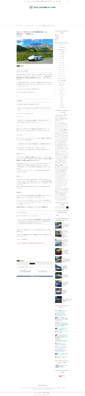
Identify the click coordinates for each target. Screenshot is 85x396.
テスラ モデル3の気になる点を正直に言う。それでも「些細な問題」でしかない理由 (65, 252)
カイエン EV (65, 125)
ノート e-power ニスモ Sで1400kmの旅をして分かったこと (65, 275)
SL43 (61, 130)
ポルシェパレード (57, 121)
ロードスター (61, 181)
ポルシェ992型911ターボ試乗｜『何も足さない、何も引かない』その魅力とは (61, 354)
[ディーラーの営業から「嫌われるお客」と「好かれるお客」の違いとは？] (58, 283)
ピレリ (56, 166)
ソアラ (65, 141)
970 (59, 189)
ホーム (25, 1)
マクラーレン (62, 100)
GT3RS (65, 189)
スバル (66, 124)
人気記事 (33, 1)
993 (55, 136)
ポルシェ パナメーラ (58, 149)
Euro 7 (65, 161)
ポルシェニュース (61, 82)
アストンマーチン (57, 196)
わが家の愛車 (37, 1)
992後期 (63, 141)
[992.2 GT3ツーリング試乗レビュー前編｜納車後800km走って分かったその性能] (58, 300)
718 (64, 173)
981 (55, 191)
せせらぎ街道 (60, 154)
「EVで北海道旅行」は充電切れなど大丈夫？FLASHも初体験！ (65, 268)
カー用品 (56, 171)
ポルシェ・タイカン (62, 69)
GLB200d (67, 188)
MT (59, 178)
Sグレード (56, 143)
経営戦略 (62, 148)
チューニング (64, 181)
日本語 (57, 38)
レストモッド (57, 135)
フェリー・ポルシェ (62, 162)
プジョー (56, 182)
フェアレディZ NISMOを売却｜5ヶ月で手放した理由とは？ (64, 292)
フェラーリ (61, 102)
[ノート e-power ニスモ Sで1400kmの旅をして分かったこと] (58, 275)
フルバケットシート (57, 129)
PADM (63, 171)
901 (55, 154)
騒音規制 (61, 170)
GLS (63, 161)
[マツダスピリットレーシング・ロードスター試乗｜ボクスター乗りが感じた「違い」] (58, 225)
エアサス (59, 170)
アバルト (59, 182)
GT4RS (67, 114)
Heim (54, 1)
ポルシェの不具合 (60, 171)
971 (59, 115)
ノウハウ (62, 180)
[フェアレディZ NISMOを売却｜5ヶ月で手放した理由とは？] (58, 291)
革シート (60, 123)
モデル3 (59, 155)
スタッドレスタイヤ (57, 197)
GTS (67, 149)
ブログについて (29, 1)
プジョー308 (63, 188)
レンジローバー (58, 190)
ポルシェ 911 (58, 165)
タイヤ (62, 151)
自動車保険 (64, 114)
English (57, 1)
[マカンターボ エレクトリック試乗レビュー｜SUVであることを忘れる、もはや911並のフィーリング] (58, 259)
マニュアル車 (65, 180)
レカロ (59, 162)
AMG (62, 125)
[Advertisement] (42, 18)
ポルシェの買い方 (57, 144)
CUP (67, 148)
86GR (63, 151)
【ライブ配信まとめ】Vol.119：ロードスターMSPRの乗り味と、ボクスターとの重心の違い (61, 329)
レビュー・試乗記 (61, 58)
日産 (61, 98)
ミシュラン (61, 197)
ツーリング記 (62, 60)
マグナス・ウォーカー (63, 182)
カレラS (59, 195)
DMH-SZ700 (61, 142)
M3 (55, 124)
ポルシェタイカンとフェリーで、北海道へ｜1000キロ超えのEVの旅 (61, 341)
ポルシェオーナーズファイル (62, 78)
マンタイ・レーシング (61, 191)
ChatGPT (57, 136)
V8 (58, 143)
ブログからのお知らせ (62, 47)
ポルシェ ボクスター (58, 125)
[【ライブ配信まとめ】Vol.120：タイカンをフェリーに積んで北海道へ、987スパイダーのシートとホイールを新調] (58, 243)
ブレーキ (67, 141)
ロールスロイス (63, 190)
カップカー (56, 141)
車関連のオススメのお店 (44, 1)
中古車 (67, 136)
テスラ (62, 87)
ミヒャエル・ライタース (65, 179)
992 (55, 142)
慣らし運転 (63, 130)
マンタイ (59, 130)
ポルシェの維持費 (61, 51)
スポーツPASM (57, 189)
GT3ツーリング (57, 181)
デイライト (56, 148)
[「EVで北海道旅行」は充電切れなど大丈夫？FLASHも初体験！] (58, 267)
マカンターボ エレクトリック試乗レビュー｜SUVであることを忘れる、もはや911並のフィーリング (66, 260)
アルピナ (66, 190)
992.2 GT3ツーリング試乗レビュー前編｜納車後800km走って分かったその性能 (66, 300)
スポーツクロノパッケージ (58, 174)
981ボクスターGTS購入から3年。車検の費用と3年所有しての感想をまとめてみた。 (31, 243)
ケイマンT (66, 155)
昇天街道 (66, 156)
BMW (62, 91)
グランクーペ (60, 141)
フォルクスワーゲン (62, 89)
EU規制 (67, 135)
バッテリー (56, 173)
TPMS (59, 173)
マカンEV (57, 150)
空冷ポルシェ (59, 166)
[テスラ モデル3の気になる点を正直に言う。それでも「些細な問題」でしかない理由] (58, 251)
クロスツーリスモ (57, 116)
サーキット (63, 154)
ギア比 (67, 189)
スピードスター (57, 163)
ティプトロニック (62, 131)
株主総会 (64, 142)
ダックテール (60, 172)
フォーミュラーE (58, 124)
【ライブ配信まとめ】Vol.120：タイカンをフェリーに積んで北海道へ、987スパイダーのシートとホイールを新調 (65, 243)
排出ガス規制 (64, 174)
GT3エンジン (63, 155)
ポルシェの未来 (65, 165)
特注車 (66, 170)
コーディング (63, 166)
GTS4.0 (64, 170)
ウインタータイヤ (64, 172)
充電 (61, 179)
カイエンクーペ (57, 178)
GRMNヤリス (62, 144)
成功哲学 (59, 148)
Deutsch (60, 1)
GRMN (67, 129)
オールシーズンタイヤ (58, 114)
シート (60, 150)
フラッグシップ (63, 150)
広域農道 (57, 154)
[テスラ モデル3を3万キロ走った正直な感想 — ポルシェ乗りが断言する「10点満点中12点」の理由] (58, 234)
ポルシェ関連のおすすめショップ (61, 49)
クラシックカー (64, 115)
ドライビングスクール (58, 151)
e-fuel (57, 115)
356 (59, 143)
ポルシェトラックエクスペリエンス (59, 122)
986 (60, 178)
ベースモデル (66, 123)
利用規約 (48, 392)
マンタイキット (62, 173)
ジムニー (66, 130)
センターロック (57, 123)
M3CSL (60, 180)
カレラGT (62, 124)
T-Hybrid (66, 162)
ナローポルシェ (63, 178)
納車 (60, 116)
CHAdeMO (56, 162)
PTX (60, 155)
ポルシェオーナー (57, 131)
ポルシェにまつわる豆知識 (61, 80)
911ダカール (56, 172)
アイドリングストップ (58, 156)
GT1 (65, 142)
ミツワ (62, 114)
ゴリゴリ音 (64, 148)
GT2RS (61, 115)
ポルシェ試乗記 (63, 129)
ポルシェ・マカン (61, 71)
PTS (67, 144)
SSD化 (57, 191)
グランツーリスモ (66, 197)
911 (62, 123)
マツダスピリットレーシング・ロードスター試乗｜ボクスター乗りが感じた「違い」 (66, 226)
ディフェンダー (57, 180)
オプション (57, 142)
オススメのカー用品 (62, 107)
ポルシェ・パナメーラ (62, 76)
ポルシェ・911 (62, 62)
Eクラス (62, 156)
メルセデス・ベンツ (57, 179)
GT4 (63, 156)
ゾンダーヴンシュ (63, 116)
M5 (66, 182)
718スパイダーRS (57, 161)
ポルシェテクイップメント (62, 136)
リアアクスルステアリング (58, 188)
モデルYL (66, 151)
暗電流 (61, 161)
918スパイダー (62, 143)
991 (60, 195)
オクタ (56, 115)
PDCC (63, 189)
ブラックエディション (63, 163)
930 (64, 171)
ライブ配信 (63, 195)
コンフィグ (56, 130)
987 (55, 150)
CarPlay (64, 124)
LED (59, 163)
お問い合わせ (50, 1)
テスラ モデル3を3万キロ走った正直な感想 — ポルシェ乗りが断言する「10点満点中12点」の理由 (65, 234)
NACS (66, 131)
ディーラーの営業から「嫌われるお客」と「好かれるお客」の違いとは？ (65, 284)
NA (66, 174)
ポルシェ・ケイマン (62, 67)
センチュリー (66, 166)
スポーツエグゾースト (63, 196)
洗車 (55, 190)
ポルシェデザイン (63, 149)
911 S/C (65, 144)
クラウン (61, 189)
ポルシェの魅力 (62, 56)
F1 (67, 190)
